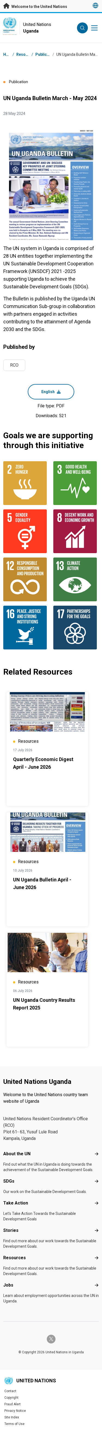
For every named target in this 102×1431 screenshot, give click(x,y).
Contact (10, 1391)
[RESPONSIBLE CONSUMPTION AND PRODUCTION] (26, 579)
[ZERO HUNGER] (26, 483)
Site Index (11, 1417)
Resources (14, 1257)
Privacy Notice (15, 1411)
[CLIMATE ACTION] (76, 579)
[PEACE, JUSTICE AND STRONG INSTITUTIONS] (26, 627)
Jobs (8, 1285)
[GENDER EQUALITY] (26, 531)
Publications (46, 54)
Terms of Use (14, 1424)
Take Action (15, 1203)
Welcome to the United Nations (39, 6)
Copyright (11, 1398)
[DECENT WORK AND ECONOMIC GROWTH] (76, 531)
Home (8, 54)
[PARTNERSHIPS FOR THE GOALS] (76, 627)
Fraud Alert (12, 1404)
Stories (10, 1230)
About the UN (16, 1153)
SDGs (8, 1181)
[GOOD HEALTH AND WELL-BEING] (76, 483)
